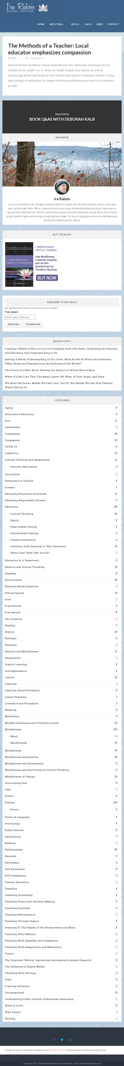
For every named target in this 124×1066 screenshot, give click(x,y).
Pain (8, 789)
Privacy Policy (57, 1050)
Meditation (12, 716)
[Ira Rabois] (28, 8)
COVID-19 (11, 446)
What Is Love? (14, 1005)
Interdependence (16, 671)
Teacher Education (17, 882)
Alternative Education (19, 414)
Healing (10, 625)
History (10, 631)
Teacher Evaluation (23, 539)
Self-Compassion (15, 875)
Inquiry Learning (16, 664)
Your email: (11, 311)
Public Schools (14, 830)
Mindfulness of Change (20, 776)
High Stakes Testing (23, 526)
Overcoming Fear (16, 783)
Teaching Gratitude (17, 908)
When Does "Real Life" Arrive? (30, 552)
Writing (10, 1018)
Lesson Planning (15, 697)
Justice (9, 677)
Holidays (10, 638)
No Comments (34, 58)
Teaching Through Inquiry (22, 921)
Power (14, 809)
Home (40, 24)
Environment (13, 579)
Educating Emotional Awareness (26, 493)
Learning (11, 683)
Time (8, 979)
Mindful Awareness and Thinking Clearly (32, 722)
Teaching (11, 888)
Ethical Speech (14, 593)
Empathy (10, 573)
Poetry (9, 795)
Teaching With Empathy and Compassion (31, 940)
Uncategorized (14, 992)
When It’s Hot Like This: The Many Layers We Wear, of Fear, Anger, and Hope (54, 376)
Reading (10, 843)
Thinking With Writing (20, 973)
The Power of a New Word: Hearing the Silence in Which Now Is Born (50, 370)
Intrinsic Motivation (23, 466)
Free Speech (13, 612)
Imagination (13, 657)
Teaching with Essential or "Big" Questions (38, 546)
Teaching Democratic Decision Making (30, 901)
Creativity (11, 453)
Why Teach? (13, 1012)
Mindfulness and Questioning (24, 763)
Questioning (13, 836)
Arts (7, 420)
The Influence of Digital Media (24, 966)
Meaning (10, 709)
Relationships (14, 849)
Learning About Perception (22, 690)
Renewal (10, 856)
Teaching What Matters (20, 934)
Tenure (9, 953)
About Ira (55, 24)
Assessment (12, 427)
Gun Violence (13, 619)
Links (99, 24)
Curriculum (12, 474)
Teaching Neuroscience (20, 914)
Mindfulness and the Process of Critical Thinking (37, 769)
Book (75, 24)
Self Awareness (15, 869)
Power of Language (17, 817)
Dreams (9, 487)
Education (11, 506)
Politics (10, 802)
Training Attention (17, 986)
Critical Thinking (21, 513)
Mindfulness (13, 729)
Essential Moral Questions (22, 586)
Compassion (12, 433)
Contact (113, 24)
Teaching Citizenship (19, 895)
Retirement (12, 862)
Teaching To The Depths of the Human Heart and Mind (40, 927)
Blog (88, 24)
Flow (8, 599)
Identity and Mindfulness (21, 651)
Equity (14, 520)
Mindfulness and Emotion (21, 757)
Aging (9, 407)
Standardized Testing (24, 533)
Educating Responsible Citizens (25, 500)
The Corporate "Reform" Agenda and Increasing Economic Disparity (48, 960)
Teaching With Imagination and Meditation (33, 947)
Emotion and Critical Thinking (25, 567)
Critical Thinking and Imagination (27, 459)
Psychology (12, 823)
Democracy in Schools (19, 480)
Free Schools (13, 605)
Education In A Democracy (22, 560)
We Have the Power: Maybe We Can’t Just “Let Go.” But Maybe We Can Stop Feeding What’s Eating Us (59, 385)
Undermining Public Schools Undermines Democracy (39, 999)
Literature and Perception (21, 703)
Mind (13, 736)
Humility (11, 645)
